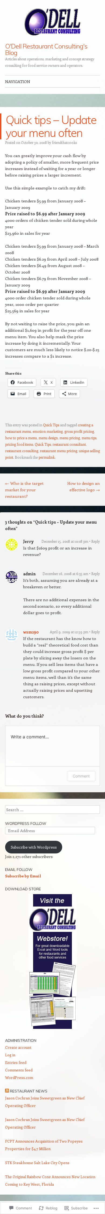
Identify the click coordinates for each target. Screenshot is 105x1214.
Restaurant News (28, 1091)
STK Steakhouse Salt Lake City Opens (37, 1162)
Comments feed (19, 1070)
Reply (95, 541)
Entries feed (15, 1062)
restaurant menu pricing (58, 450)
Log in (10, 1054)
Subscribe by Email (23, 875)
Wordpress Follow (25, 823)
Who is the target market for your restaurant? (24, 489)
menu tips (89, 437)
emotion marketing (48, 431)
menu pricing (70, 437)
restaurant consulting (21, 450)
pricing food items (19, 444)
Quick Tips (51, 425)
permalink (46, 457)
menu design (48, 437)
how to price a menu (21, 437)
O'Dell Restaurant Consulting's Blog (46, 49)
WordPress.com (19, 1077)
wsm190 (31, 632)
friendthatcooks (64, 142)
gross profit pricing (79, 431)
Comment (81, 776)
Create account (18, 1047)
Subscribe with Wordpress (34, 847)
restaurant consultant (69, 444)
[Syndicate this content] (7, 1091)
